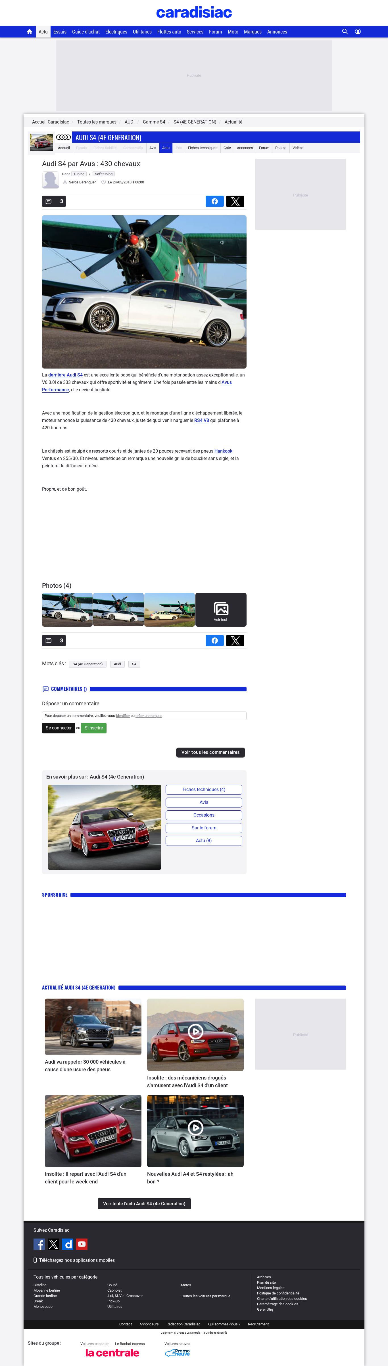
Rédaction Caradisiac (183, 1324)
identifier (123, 716)
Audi (117, 664)
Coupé (112, 1285)
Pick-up (113, 1301)
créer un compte (148, 716)
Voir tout (220, 620)
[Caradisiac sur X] (54, 1245)
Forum (215, 32)
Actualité (233, 122)
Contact (125, 1324)
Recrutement (258, 1324)
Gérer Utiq (265, 1309)
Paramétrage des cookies (277, 1304)
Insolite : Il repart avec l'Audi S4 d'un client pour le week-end (85, 1178)
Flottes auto (169, 32)
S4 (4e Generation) (88, 664)
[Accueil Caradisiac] (30, 31)
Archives (264, 1277)
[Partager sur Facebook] (216, 199)
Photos (281, 148)
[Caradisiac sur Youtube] (81, 1245)
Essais (59, 32)
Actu (43, 32)
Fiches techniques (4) (204, 789)
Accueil (64, 148)
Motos (186, 1285)
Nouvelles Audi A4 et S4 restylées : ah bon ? (190, 1178)
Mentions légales (271, 1288)
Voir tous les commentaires (211, 752)
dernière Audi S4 (65, 375)
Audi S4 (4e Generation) (108, 137)
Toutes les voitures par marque (205, 1296)
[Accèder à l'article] (93, 1027)
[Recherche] (345, 31)
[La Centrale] (112, 1358)
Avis (152, 148)
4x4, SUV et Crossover (125, 1296)
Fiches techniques (203, 148)
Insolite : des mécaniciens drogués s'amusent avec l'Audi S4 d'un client (187, 1081)
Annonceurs (149, 1324)
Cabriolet (114, 1290)
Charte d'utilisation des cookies (282, 1298)
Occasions (203, 815)
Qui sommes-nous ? (224, 1324)
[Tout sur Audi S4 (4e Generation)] (41, 149)
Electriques (116, 32)
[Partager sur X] (236, 199)
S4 (134, 664)
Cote (227, 148)
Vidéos (298, 148)
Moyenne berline (47, 1290)
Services (195, 32)
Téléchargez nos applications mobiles (77, 1260)
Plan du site (266, 1282)
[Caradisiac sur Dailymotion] (68, 1245)
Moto (233, 32)
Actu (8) (204, 840)
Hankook (223, 451)
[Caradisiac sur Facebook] (40, 1245)
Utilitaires (142, 32)
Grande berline (45, 1296)
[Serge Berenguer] (50, 187)
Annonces (277, 32)
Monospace (43, 1306)
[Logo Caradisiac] (194, 23)
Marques (253, 32)
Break (38, 1301)
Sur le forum (204, 828)
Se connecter (59, 728)
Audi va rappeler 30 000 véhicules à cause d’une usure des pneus (85, 1065)
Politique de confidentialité (278, 1293)
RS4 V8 (201, 420)
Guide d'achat (86, 32)
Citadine (40, 1285)
